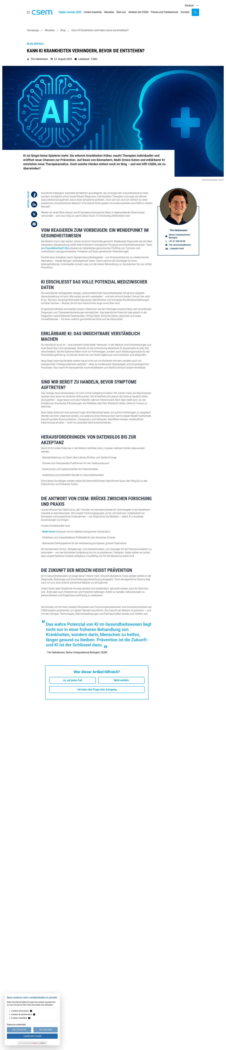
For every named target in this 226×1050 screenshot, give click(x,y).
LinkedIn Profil (177, 248)
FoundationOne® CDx (57, 248)
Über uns (121, 12)
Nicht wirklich (121, 680)
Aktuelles (109, 12)
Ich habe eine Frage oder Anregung (97, 689)
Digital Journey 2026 (70, 12)
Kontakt (185, 12)
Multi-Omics (49, 531)
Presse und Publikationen (164, 12)
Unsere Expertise (93, 12)
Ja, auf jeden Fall (72, 680)
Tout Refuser (45, 1030)
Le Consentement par (32, 1043)
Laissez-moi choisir (32, 1036)
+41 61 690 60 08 (177, 241)
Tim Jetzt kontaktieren (180, 244)
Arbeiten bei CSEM (138, 12)
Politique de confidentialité (16, 1024)
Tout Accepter (19, 1030)
